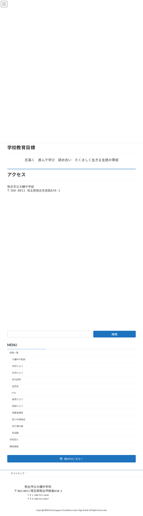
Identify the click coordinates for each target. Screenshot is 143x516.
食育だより (17, 399)
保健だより (17, 406)
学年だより (17, 372)
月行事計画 (17, 426)
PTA (14, 392)
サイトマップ (17, 473)
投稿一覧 (13, 352)
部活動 (15, 432)
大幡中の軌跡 (18, 359)
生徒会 (15, 386)
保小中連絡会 (18, 419)
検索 (114, 334)
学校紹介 (13, 439)
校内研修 (16, 379)
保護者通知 (17, 412)
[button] (71, 458)
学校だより (17, 366)
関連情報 (13, 446)
